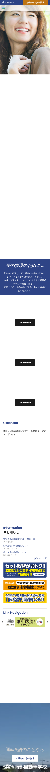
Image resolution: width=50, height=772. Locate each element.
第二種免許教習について (15, 552)
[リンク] (3, 8)
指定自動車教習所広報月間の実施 (19, 539)
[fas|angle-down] (25, 253)
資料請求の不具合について (16, 545)
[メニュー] (46, 8)
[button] (2, 622)
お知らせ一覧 (40, 558)
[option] (25, 622)
